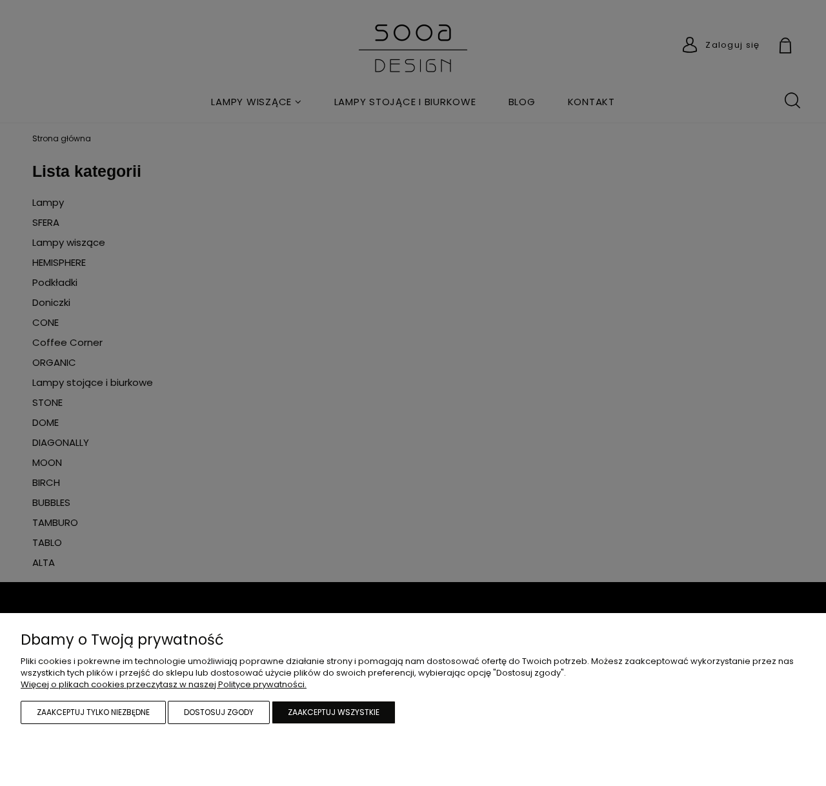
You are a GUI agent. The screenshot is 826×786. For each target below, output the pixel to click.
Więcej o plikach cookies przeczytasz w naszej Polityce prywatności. (164, 684)
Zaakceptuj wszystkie (333, 712)
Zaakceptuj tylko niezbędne (93, 712)
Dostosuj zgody (219, 712)
